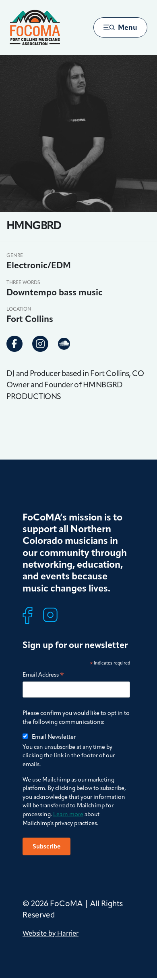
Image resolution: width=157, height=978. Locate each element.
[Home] (35, 27)
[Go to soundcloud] (64, 343)
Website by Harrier (50, 933)
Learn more (68, 814)
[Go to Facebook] (14, 344)
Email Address (43, 675)
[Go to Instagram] (40, 344)
